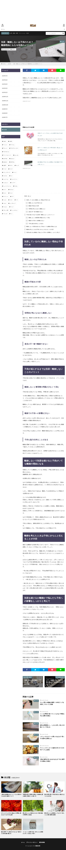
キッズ (17, 165)
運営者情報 (42, 842)
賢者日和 (38, 845)
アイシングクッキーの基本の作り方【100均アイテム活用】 (52, 748)
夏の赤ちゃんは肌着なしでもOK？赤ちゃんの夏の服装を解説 (54, 813)
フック (12, 206)
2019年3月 (4, 88)
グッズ (4, 169)
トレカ (4, 199)
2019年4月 (4, 84)
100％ (4, 141)
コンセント (5, 182)
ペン (11, 213)
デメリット (5, 196)
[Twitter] (35, 70)
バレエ (4, 203)
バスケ (11, 199)
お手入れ (12, 162)
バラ (17, 199)
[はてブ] (44, 70)
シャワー (13, 182)
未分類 (13, 49)
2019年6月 (4, 80)
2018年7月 (4, 117)
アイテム (12, 144)
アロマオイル (6, 151)
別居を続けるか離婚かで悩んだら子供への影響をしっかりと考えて (42, 232)
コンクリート (14, 179)
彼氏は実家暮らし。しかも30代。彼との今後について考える (52, 726)
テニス (11, 193)
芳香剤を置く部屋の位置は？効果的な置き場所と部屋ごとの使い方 (33, 795)
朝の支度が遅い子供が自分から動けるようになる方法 (54, 795)
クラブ (11, 169)
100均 (10, 141)
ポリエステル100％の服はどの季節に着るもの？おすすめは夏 (11, 813)
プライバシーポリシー (32, 842)
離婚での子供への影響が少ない (35, 220)
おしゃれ (16, 155)
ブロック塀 (5, 210)
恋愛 (14, 33)
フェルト (5, 206)
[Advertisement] (33, 11)
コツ (11, 175)
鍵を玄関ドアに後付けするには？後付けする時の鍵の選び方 (11, 832)
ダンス (4, 193)
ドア (12, 196)
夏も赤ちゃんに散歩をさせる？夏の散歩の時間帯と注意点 (33, 813)
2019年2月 (4, 92)
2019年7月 (4, 75)
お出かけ (5, 162)
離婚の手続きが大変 (32, 205)
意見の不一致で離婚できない (34, 211)
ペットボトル (14, 210)
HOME (4, 63)
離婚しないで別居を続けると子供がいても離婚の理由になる (41, 226)
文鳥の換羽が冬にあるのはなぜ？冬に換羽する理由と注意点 (52, 760)
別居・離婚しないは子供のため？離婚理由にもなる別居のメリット (27, 63)
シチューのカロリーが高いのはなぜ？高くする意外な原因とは (52, 737)
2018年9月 (4, 109)
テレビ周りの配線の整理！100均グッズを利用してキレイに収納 (52, 703)
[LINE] (60, 70)
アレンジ (5, 148)
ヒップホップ (12, 203)
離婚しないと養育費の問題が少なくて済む (38, 217)
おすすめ (5, 158)
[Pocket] (52, 70)
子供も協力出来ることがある (34, 223)
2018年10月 (5, 105)
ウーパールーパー (7, 155)
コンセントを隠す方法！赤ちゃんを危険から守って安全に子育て (33, 832)
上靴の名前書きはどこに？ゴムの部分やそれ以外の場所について (11, 795)
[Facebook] (27, 70)
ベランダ (5, 213)
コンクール (5, 179)
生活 (27, 33)
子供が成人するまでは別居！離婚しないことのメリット (40, 214)
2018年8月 (4, 113)
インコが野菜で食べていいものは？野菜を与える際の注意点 (52, 714)
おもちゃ (12, 158)
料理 (17, 33)
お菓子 (4, 165)
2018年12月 (5, 96)
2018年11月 (5, 100)
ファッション (22, 33)
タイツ (4, 189)
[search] (63, 33)
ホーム (3, 29)
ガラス (11, 165)
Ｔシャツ (5, 144)
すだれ (15, 186)
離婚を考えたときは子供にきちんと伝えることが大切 (39, 229)
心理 (11, 33)
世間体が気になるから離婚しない (36, 208)
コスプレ (5, 175)
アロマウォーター (14, 148)
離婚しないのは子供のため (34, 203)
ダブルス (11, 189)
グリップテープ (6, 172)
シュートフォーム (7, 186)
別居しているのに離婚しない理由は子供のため (37, 200)
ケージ (14, 172)
